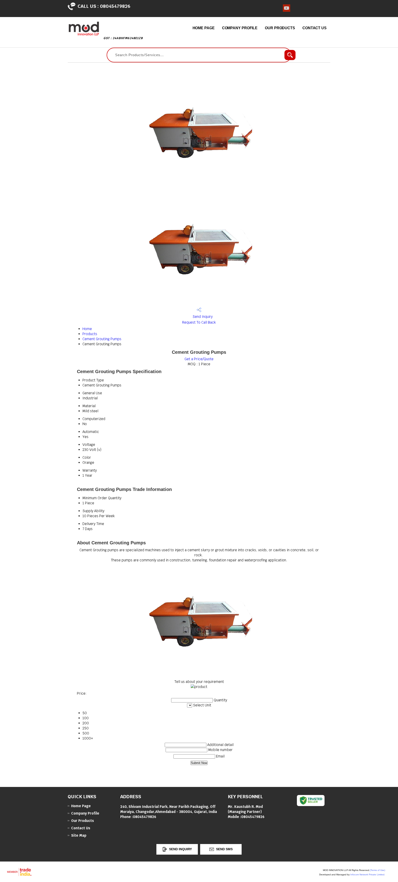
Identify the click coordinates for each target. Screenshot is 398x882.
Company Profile (240, 28)
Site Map (78, 835)
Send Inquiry (202, 316)
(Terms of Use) (377, 870)
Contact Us (314, 28)
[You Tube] (286, 10)
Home (87, 329)
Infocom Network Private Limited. (367, 874)
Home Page (204, 28)
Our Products (280, 28)
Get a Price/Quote (199, 359)
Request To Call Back (199, 322)
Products (89, 334)
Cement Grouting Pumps (101, 339)
